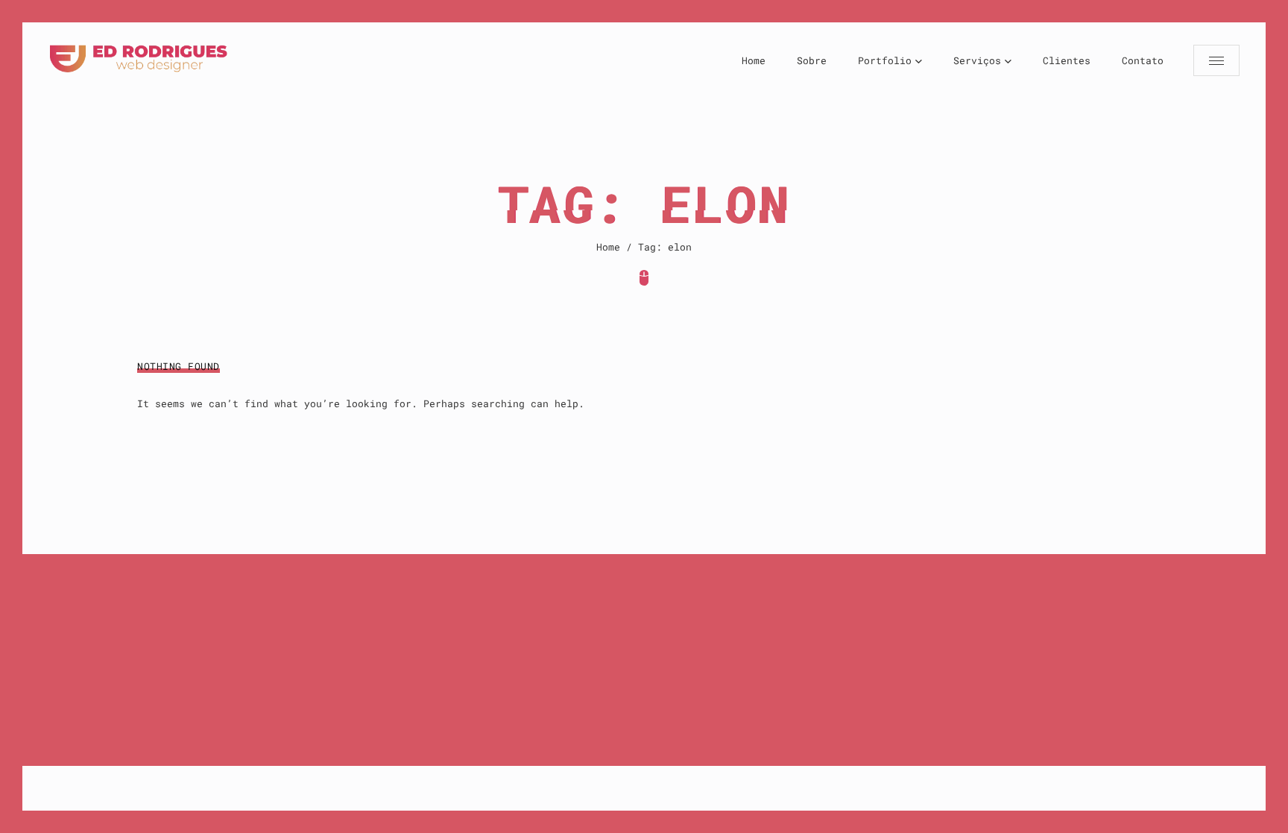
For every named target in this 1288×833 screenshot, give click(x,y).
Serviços (977, 60)
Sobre (812, 60)
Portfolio (885, 60)
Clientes (1066, 60)
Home (753, 60)
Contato (1143, 60)
